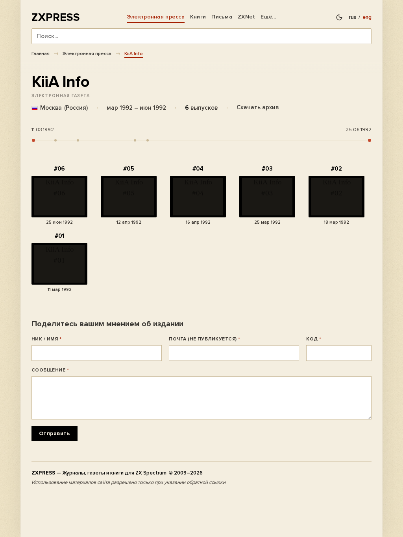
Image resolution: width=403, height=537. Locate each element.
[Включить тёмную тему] (339, 17)
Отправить (54, 433)
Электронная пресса (156, 16)
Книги (198, 16)
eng (367, 17)
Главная (40, 53)
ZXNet (246, 16)
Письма (221, 16)
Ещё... (268, 16)
